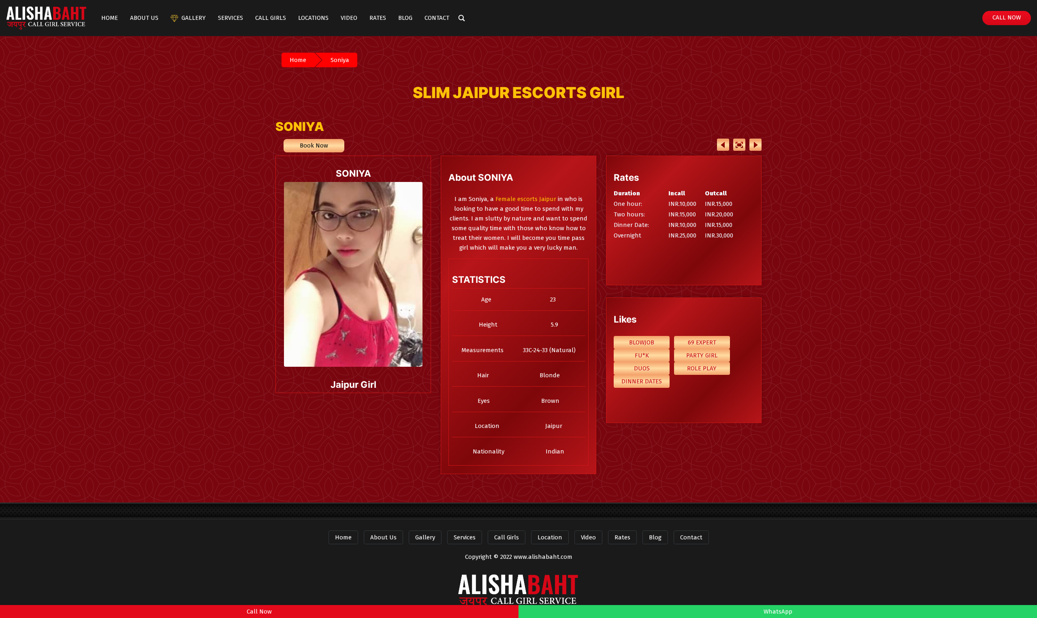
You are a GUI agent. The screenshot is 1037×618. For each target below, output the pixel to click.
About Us (144, 17)
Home (109, 17)
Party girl (702, 355)
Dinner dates (641, 381)
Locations (313, 17)
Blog (405, 17)
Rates (377, 17)
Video (349, 17)
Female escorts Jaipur (525, 199)
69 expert (702, 342)
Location (550, 537)
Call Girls (270, 17)
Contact (437, 17)
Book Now (314, 145)
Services (230, 17)
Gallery (193, 17)
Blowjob (641, 342)
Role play (702, 368)
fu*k (642, 355)
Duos (642, 368)
